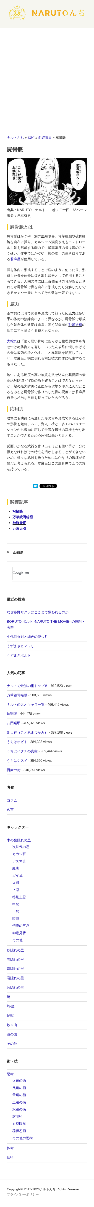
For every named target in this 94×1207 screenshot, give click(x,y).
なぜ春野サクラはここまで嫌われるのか (37, 612)
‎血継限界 (45, 137)
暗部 (15, 918)
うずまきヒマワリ (20, 646)
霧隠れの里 (15, 969)
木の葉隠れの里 (19, 840)
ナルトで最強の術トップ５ (27, 686)
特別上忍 (19, 897)
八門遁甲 (14, 723)
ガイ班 (17, 875)
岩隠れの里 (15, 978)
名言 (10, 810)
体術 (10, 1148)
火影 (15, 883)
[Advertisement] (47, 77)
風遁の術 (19, 1088)
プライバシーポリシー (23, 1194)
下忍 (15, 911)
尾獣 (10, 1015)
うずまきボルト (19, 655)
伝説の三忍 (20, 926)
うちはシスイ (17, 760)
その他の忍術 (22, 1138)
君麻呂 (15, 259)
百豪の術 (14, 770)
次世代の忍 (20, 847)
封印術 (17, 1116)
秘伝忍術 (19, 1131)
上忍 (15, 890)
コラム (12, 800)
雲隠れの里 (15, 959)
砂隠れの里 (15, 950)
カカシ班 (19, 854)
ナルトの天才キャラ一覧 (25, 704)
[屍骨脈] (47, 204)
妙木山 (12, 1025)
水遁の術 (19, 1109)
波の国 (12, 1034)
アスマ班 (19, 861)
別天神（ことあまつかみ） (27, 732)
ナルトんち (15, 137)
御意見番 (19, 933)
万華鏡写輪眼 (23, 517)
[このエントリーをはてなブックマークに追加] (35, 487)
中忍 (15, 904)
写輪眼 (18, 511)
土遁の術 (19, 1102)
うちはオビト (17, 742)
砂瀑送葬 (75, 325)
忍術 (31, 137)
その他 (17, 940)
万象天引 (19, 528)
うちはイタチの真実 (22, 751)
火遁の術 (19, 1080)
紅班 (15, 868)
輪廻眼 (12, 714)
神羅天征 (19, 523)
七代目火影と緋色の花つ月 (27, 636)
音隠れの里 (15, 987)
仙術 (10, 1157)
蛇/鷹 (11, 1006)
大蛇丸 (12, 341)
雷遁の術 (19, 1095)
